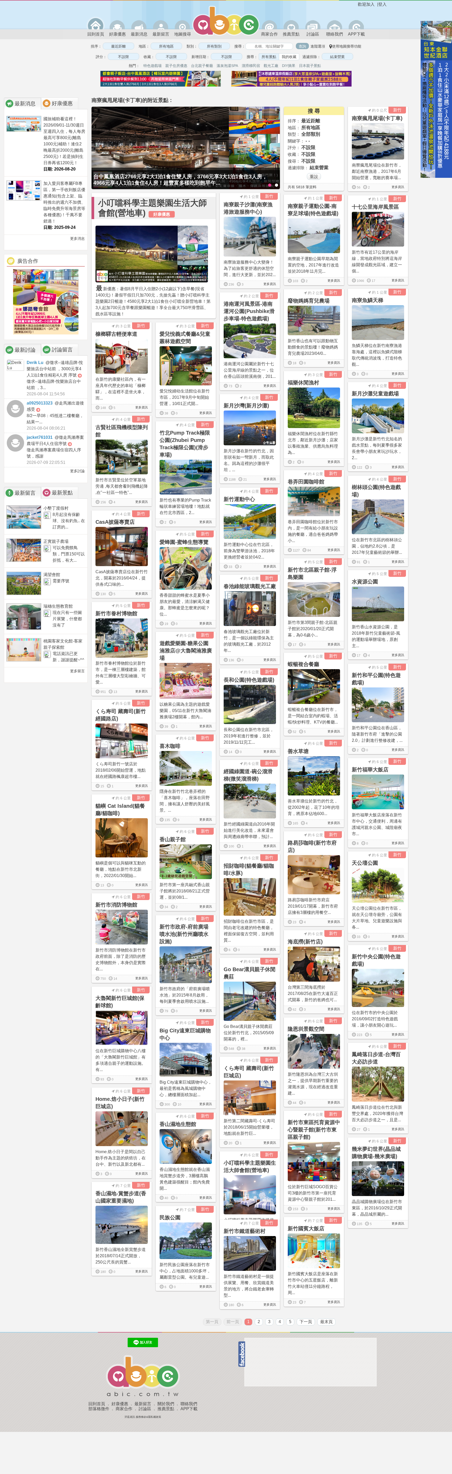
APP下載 (356, 34)
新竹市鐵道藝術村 (244, 1231)
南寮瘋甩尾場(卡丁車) (377, 118)
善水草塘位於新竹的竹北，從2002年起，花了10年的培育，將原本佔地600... (314, 807)
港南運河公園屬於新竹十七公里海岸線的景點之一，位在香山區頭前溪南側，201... (250, 370)
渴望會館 (51, 574)
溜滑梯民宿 (251, 66)
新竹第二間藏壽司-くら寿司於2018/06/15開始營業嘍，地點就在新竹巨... (249, 1127)
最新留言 (160, 34)
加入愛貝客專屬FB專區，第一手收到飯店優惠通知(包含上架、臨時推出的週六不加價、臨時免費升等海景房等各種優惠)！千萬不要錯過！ (64, 202)
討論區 (313, 34)
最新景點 (62, 493)
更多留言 (77, 671)
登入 (382, 4)
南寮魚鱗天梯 (367, 300)
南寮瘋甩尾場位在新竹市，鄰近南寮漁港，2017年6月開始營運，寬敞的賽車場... (377, 171)
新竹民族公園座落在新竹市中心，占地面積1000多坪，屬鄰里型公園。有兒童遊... (185, 1270)
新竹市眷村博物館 (116, 613)
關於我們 (165, 1404)
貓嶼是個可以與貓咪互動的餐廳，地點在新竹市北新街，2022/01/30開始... (120, 869)
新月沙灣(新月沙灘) (246, 405)
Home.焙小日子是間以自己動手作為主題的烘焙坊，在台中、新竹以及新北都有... (120, 1157)
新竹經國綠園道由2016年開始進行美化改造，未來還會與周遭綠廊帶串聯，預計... (249, 830)
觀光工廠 (271, 66)
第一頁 (212, 1321)
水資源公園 (365, 581)
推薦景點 (291, 34)
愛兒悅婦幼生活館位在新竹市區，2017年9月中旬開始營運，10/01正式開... (185, 397)
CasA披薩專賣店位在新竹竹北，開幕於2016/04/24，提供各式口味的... (121, 578)
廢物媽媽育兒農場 (309, 301)
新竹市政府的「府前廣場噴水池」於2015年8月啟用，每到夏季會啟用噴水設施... (185, 995)
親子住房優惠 (176, 66)
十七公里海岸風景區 (375, 207)
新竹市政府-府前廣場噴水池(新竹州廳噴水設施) (184, 934)
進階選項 (317, 46)
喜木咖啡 (170, 746)
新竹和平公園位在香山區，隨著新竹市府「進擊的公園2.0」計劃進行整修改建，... (377, 734)
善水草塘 (298, 751)
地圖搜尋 (182, 34)
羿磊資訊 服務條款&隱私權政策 (143, 1416)
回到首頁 (95, 34)
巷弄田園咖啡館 (306, 482)
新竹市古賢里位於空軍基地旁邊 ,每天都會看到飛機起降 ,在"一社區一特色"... (121, 486)
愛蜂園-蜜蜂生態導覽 (184, 542)
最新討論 (25, 350)
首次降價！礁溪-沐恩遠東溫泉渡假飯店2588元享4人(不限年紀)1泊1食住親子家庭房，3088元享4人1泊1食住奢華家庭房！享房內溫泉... (184, 180)
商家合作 (269, 34)
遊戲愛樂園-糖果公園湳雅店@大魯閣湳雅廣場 (186, 650)
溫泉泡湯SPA (227, 66)
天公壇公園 (365, 863)
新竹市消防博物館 (116, 905)
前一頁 (233, 1321)
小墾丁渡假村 (56, 508)
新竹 (397, 110)
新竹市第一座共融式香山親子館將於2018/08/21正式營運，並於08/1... (185, 891)
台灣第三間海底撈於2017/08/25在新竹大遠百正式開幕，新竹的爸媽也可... (313, 993)
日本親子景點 (310, 66)
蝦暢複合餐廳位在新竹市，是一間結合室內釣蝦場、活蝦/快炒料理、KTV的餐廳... (313, 715)
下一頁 (306, 1321)
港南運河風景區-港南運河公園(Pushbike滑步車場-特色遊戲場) (249, 311)
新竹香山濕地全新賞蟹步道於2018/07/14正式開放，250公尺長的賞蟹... (120, 1255)
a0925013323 (40, 403)
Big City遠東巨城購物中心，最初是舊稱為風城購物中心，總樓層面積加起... (186, 1088)
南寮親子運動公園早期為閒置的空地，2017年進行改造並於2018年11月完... (313, 265)
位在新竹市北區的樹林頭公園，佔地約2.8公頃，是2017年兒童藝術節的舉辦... (377, 546)
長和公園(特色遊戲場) (249, 680)
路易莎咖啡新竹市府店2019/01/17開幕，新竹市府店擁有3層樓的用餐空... (313, 906)
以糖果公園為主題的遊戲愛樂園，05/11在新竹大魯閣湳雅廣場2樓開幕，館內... (185, 710)
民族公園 (170, 1217)
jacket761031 (40, 437)
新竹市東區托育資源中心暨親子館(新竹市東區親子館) (314, 1129)
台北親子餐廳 (202, 66)
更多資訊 (397, 187)
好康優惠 (117, 34)
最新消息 (139, 34)
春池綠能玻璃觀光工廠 (250, 586)
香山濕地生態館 (178, 1124)
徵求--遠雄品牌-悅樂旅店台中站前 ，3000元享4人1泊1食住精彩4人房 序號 (55, 368)
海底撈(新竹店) (305, 941)
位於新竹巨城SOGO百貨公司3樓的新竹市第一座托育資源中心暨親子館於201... (313, 1193)
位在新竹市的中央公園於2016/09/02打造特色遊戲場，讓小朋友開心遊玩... (375, 1018)
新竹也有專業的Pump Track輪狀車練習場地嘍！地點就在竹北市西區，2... (185, 506)
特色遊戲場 (152, 66)
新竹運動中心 (239, 499)
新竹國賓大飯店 (306, 1228)
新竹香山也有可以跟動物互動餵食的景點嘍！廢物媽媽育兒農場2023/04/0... (313, 347)
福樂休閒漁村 (303, 382)
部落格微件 (98, 1409)
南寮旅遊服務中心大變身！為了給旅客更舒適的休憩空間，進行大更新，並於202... (250, 268)
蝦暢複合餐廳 (303, 664)
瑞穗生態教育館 (58, 606)
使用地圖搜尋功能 (346, 46)
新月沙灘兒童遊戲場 (375, 393)
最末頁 (326, 1321)
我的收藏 (289, 57)
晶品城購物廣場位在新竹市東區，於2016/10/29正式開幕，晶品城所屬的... (377, 1207)
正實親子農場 (56, 541)
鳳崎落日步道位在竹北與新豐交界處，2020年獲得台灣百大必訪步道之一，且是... (377, 1113)
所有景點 (269, 57)
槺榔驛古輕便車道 (116, 334)
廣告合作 (27, 261)
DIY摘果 (288, 66)
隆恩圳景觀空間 (306, 1029)
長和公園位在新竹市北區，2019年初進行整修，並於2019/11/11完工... (249, 735)
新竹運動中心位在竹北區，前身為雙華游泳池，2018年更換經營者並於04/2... (249, 550)
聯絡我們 (334, 34)
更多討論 (77, 471)
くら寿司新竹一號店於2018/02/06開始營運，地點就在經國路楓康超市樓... (120, 770)
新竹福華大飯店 (370, 769)
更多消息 (77, 238)
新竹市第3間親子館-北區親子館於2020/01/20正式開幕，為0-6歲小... (312, 628)
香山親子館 (173, 839)
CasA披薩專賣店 (115, 522)
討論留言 (62, 349)
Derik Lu (35, 362)
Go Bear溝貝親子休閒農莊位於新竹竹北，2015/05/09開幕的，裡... (249, 1032)
